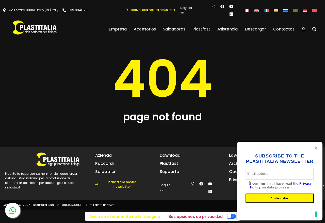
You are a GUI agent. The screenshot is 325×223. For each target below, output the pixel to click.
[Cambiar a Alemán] (305, 10)
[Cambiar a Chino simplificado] (314, 10)
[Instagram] (213, 6)
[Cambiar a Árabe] (295, 10)
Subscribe (279, 198)
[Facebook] (222, 6)
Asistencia (227, 29)
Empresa (118, 29)
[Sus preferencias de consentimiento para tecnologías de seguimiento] (316, 214)
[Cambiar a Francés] (266, 10)
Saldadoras (174, 29)
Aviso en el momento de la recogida (124, 216)
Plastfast (201, 29)
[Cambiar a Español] (276, 10)
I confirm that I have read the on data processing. (281, 185)
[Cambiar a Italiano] (247, 10)
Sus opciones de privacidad (195, 216)
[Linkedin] (231, 14)
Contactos (284, 29)
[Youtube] (231, 6)
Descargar (255, 29)
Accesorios (145, 29)
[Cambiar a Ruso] (285, 10)
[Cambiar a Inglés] (257, 10)
